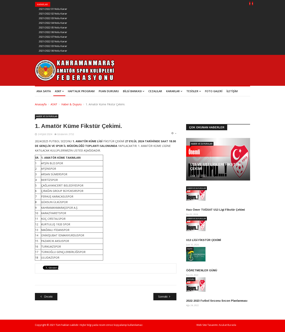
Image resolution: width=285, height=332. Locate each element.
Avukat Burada (227, 325)
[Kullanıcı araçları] (173, 133)
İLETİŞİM (232, 91)
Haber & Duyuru (71, 104)
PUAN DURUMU (109, 91)
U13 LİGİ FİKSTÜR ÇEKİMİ (203, 240)
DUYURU (190, 279)
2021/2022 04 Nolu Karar (53, 23)
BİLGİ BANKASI (132, 91)
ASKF (58, 91)
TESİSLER (192, 91)
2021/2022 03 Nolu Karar (53, 18)
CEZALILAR (155, 91)
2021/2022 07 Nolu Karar (53, 36)
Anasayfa (41, 104)
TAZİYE (190, 249)
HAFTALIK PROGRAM (81, 91)
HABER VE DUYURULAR (46, 116)
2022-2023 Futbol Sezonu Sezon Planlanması (216, 300)
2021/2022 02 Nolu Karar (53, 13)
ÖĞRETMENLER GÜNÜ (201, 270)
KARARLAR (173, 91)
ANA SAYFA (43, 91)
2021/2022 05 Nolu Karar (53, 27)
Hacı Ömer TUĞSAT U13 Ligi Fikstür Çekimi (215, 209)
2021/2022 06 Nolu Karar (53, 32)
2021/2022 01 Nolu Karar (53, 9)
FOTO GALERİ (213, 91)
